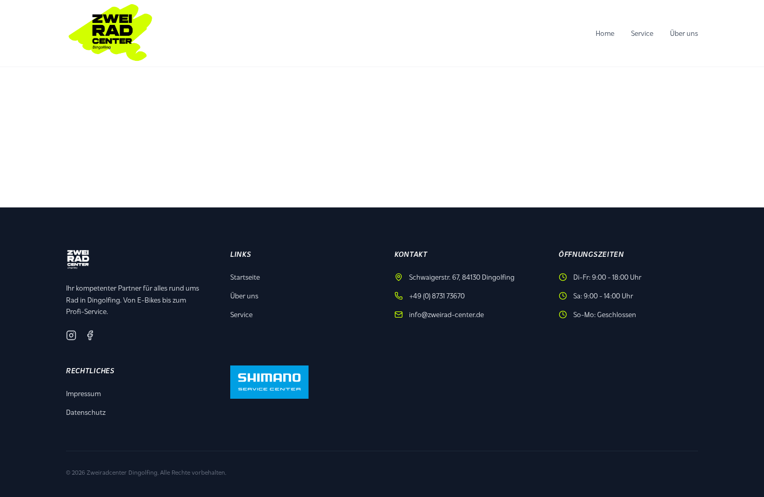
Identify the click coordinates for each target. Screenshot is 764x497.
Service (642, 33)
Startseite (245, 276)
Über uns (684, 33)
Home (605, 33)
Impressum (83, 393)
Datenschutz (86, 412)
